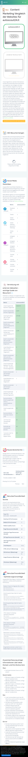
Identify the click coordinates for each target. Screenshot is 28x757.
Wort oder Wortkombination (8, 473)
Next (23, 484)
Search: (4, 466)
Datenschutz (21, 753)
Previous (17, 484)
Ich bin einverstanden (6, 755)
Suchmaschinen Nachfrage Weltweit (20, 473)
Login (24, 2)
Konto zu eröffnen (8, 118)
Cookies (8, 747)
